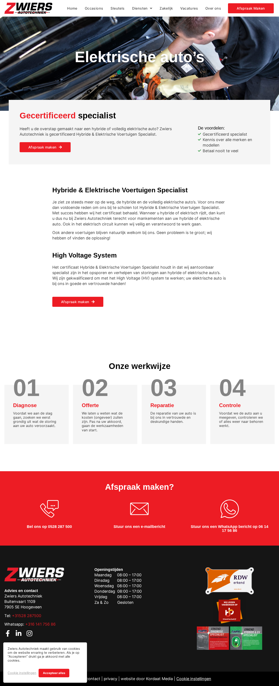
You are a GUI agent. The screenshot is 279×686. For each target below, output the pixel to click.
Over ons (213, 8)
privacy (110, 678)
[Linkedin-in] (18, 633)
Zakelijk (166, 8)
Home (72, 8)
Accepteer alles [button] (54, 673)
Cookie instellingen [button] (22, 673)
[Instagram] (29, 633)
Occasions (94, 8)
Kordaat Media (159, 678)
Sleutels (117, 8)
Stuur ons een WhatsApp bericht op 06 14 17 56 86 (229, 528)
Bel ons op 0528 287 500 (49, 526)
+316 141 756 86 (40, 624)
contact (93, 678)
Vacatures (189, 8)
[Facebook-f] (7, 633)
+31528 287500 (26, 615)
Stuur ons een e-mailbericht (139, 526)
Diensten (140, 8)
